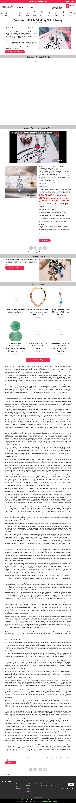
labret (55, 8)
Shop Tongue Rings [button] (15, 267)
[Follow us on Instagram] (63, 788)
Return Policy (28, 792)
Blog (17, 786)
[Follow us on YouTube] (67, 788)
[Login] (70, 6)
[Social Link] (31, 248)
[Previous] (2, 13)
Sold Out (15, 314)
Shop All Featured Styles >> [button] (38, 360)
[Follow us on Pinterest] (65, 788)
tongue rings (58, 8)
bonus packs (21, 262)
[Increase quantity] (44, 235)
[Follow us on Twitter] (60, 788)
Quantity (40, 233)
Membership (28, 785)
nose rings (60, 7)
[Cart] (73, 6)
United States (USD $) (69, 1)
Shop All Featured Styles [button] (15, 51)
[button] (21, 181)
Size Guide (28, 788)
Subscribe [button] (11, 762)
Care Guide (28, 789)
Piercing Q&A (18, 788)
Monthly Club (28, 783)
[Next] (74, 13)
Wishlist (27, 782)
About (17, 783)
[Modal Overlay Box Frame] (38, 801)
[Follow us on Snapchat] (72, 788)
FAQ (17, 785)
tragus (62, 8)
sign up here (30, 37)
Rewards (27, 786)
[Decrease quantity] (40, 235)
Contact (17, 782)
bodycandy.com (45, 252)
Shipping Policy (28, 791)
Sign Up (70, 784)
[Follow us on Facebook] (58, 788)
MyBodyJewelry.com (38, 797)
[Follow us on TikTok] (70, 788)
